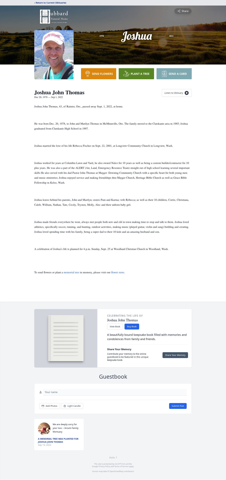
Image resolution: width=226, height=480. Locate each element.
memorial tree (71, 272)
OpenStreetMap (116, 471)
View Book (115, 326)
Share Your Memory (175, 355)
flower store (117, 272)
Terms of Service (121, 466)
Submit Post (178, 405)
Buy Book (132, 326)
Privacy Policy (104, 466)
